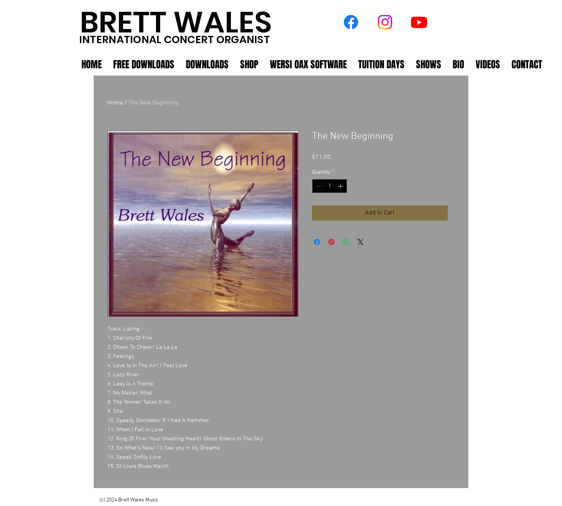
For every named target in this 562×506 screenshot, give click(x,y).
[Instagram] (385, 22)
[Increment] (341, 186)
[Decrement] (318, 186)
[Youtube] (419, 22)
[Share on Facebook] (317, 242)
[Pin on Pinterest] (331, 242)
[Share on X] (360, 242)
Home (115, 103)
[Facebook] (351, 22)
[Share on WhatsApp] (346, 242)
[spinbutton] (329, 186)
